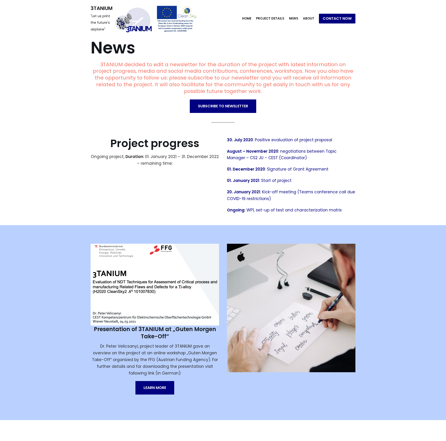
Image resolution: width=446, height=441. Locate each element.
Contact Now (337, 18)
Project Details (270, 18)
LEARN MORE (155, 387)
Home (246, 18)
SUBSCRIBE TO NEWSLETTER (223, 106)
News (293, 18)
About (308, 18)
